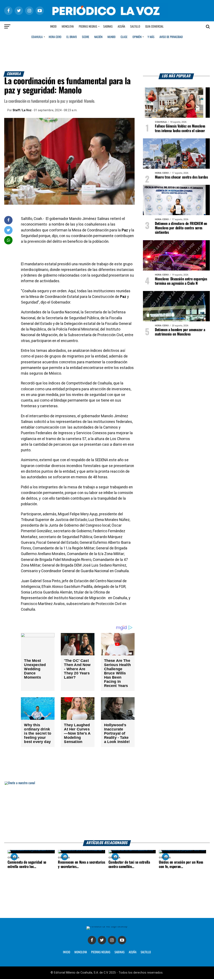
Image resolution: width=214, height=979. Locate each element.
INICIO (66, 952)
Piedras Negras (88, 26)
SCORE (85, 37)
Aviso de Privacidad (171, 37)
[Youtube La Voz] (122, 940)
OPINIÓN (136, 37)
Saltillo (135, 26)
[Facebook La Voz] (92, 940)
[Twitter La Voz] (102, 940)
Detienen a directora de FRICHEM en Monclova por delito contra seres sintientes (181, 228)
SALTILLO (146, 952)
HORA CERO (55, 37)
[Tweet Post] (8, 230)
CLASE (124, 37)
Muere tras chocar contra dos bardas (181, 177)
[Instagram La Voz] (112, 940)
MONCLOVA (80, 952)
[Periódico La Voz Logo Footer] (107, 926)
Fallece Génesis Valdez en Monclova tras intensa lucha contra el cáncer (180, 128)
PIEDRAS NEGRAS (100, 952)
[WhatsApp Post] (8, 240)
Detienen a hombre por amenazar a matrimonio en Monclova (180, 332)
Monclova (68, 26)
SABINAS (120, 952)
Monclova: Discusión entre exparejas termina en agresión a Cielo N (181, 281)
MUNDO (111, 37)
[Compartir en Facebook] (8, 220)
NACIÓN (98, 37)
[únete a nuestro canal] (107, 810)
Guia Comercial (154, 26)
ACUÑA (132, 952)
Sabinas (108, 26)
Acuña (121, 26)
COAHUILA (37, 37)
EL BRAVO (71, 37)
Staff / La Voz (22, 110)
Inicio (53, 26)
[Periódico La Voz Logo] (107, 17)
